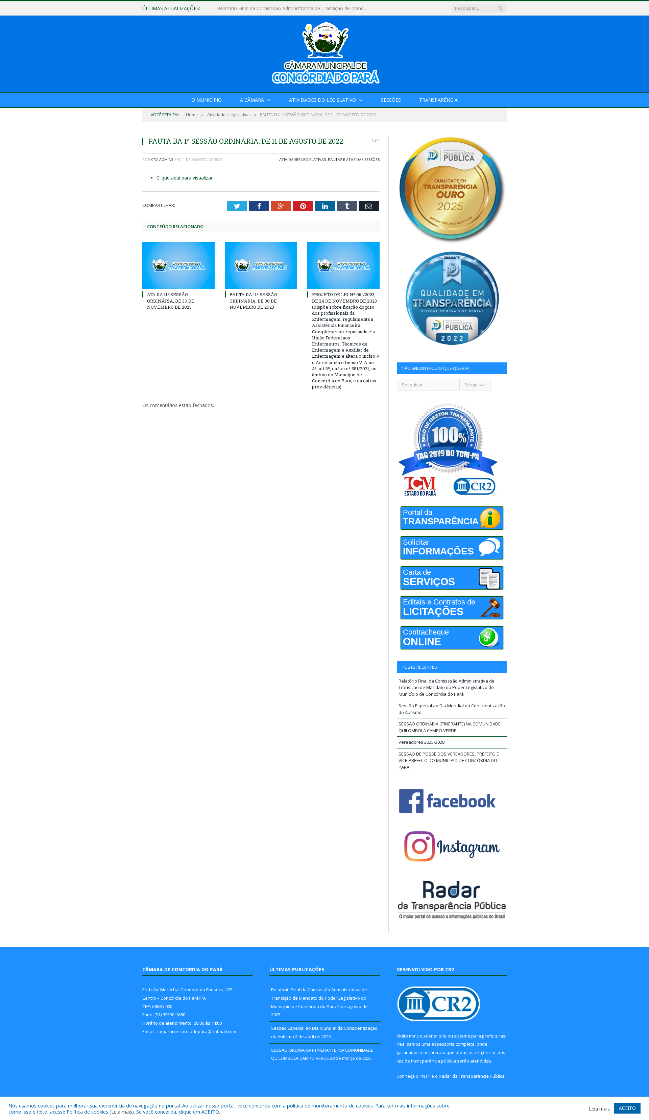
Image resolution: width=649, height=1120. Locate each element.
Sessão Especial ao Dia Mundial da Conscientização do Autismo (287, 8)
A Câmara (252, 100)
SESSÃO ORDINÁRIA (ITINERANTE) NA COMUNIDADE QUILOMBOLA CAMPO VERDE (450, 727)
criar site (438, 1036)
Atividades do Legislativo (322, 100)
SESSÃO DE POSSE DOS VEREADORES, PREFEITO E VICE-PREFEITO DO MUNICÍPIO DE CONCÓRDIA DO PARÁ (449, 760)
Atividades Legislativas (302, 159)
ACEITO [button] (627, 1108)
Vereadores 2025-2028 (421, 742)
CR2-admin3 (162, 159)
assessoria (443, 1044)
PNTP (424, 1076)
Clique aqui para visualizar (185, 177)
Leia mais (121, 1111)
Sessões (391, 100)
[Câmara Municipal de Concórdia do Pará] (324, 52)
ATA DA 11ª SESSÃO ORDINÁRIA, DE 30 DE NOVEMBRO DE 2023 (170, 300)
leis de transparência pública (426, 1061)
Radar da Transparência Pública (472, 1076)
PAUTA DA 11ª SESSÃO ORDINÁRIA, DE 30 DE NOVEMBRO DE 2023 (253, 300)
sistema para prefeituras (479, 1036)
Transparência (438, 100)
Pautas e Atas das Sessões (354, 159)
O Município (206, 100)
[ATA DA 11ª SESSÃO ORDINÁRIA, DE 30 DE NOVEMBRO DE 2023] (178, 265)
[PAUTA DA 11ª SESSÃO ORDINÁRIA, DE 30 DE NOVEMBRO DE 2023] (261, 265)
